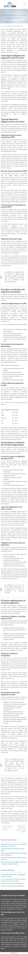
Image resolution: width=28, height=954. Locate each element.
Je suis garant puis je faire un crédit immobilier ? (7, 827)
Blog (3, 26)
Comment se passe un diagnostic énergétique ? (12, 886)
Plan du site (14, 953)
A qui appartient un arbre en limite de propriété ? (12, 883)
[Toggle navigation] (25, 4)
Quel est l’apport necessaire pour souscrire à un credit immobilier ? (21, 828)
